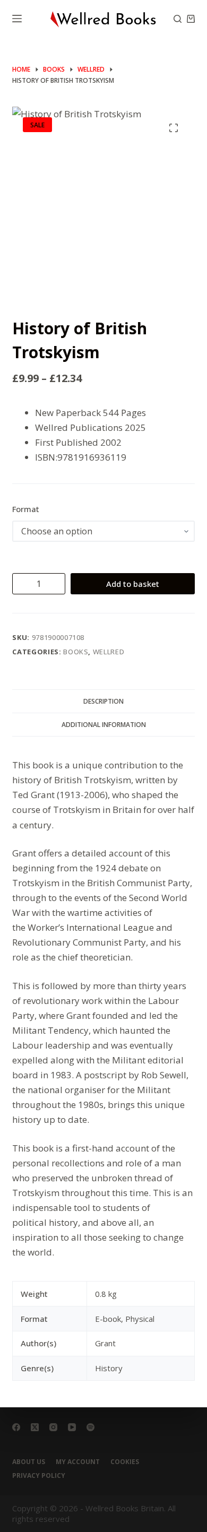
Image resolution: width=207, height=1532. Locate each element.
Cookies (124, 1462)
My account (78, 1462)
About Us (28, 1462)
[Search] (178, 19)
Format (25, 509)
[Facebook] (16, 1427)
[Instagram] (53, 1427)
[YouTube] (72, 1427)
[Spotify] (90, 1427)
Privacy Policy (38, 1476)
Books (75, 651)
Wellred (109, 651)
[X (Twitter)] (35, 1427)
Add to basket (132, 583)
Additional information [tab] (104, 724)
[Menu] (17, 18)
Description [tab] (103, 701)
